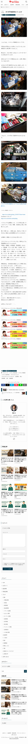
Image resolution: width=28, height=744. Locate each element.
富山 (21, 376)
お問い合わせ (6, 656)
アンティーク (5, 372)
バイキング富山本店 (13, 372)
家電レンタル (6, 645)
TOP (4, 582)
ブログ (4, 14)
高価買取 (11, 378)
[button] (3, 385)
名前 (4, 549)
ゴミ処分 (5, 637)
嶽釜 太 (14, 413)
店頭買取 (3, 378)
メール (5, 554)
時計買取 (6, 624)
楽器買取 (6, 618)
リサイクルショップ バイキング (8, 376)
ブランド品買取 (7, 610)
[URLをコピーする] (25, 385)
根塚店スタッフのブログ (10, 14)
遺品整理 (5, 588)
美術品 (5, 602)
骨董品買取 (5, 591)
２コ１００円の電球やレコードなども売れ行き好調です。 (13, 205)
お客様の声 (5, 653)
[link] (14, 439)
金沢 (7, 378)
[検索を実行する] (25, 671)
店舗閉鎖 (5, 643)
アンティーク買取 (8, 626)
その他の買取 (7, 632)
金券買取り (6, 629)
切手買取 (6, 621)
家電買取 (6, 605)
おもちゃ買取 (7, 613)
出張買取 (17, 376)
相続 (4, 640)
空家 (4, 648)
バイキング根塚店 (21, 372)
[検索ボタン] (26, 1)
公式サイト (5, 585)
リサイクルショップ (14, 374)
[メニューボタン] (1, 1)
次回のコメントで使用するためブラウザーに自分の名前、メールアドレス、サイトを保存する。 (14, 564)
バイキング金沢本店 (5, 374)
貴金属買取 (6, 608)
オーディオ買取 (7, 616)
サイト (4, 558)
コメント (5, 532)
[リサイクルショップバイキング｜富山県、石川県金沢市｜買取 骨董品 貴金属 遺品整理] (14, 1)
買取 (4, 597)
